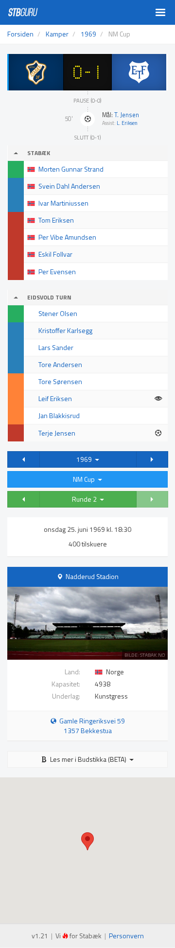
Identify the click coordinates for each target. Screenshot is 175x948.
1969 (85, 459)
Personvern (126, 935)
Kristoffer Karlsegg (65, 330)
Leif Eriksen (55, 398)
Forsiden (20, 34)
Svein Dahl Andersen (69, 186)
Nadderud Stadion (92, 576)
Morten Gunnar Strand (71, 169)
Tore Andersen (60, 364)
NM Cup (85, 479)
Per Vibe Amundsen (67, 237)
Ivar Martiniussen (63, 203)
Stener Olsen (57, 313)
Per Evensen (57, 271)
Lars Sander (55, 347)
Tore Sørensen (60, 381)
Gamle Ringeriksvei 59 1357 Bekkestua (90, 726)
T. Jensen (126, 115)
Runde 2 (86, 499)
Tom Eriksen (56, 220)
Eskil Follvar (55, 254)
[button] (23, 459)
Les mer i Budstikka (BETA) (88, 759)
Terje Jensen (56, 433)
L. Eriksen (127, 123)
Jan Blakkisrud (59, 415)
